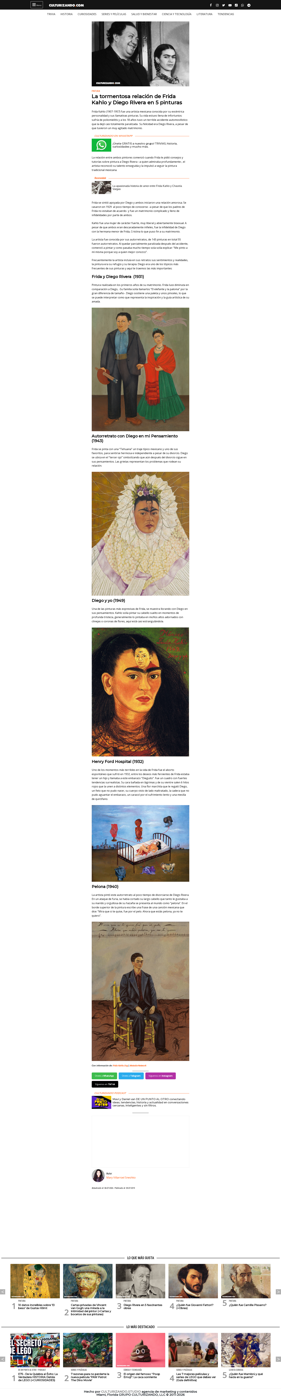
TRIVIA (51, 14)
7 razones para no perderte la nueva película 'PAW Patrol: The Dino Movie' (90, 1377)
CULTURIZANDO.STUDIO (121, 1391)
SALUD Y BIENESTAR (144, 14)
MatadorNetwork (138, 1065)
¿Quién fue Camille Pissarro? (248, 1305)
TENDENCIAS (226, 14)
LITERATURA (204, 14)
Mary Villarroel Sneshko (121, 1177)
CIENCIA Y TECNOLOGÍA (176, 14)
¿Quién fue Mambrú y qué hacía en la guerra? (246, 1376)
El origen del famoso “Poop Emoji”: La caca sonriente (142, 1376)
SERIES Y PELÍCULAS (114, 14)
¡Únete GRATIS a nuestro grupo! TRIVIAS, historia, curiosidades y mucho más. (145, 145)
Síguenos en (161, 1075)
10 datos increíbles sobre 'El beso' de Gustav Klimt (36, 1307)
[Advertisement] (140, 1223)
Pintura (96, 91)
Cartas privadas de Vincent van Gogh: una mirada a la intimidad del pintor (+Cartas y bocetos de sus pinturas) (91, 1310)
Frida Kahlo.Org (120, 1065)
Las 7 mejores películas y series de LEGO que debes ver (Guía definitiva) (196, 1377)
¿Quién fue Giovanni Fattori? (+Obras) (195, 1307)
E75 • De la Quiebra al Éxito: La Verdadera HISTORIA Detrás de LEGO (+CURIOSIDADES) (38, 1377)
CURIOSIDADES (87, 14)
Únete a (104, 1075)
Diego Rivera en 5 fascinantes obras (143, 1307)
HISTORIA (66, 14)
